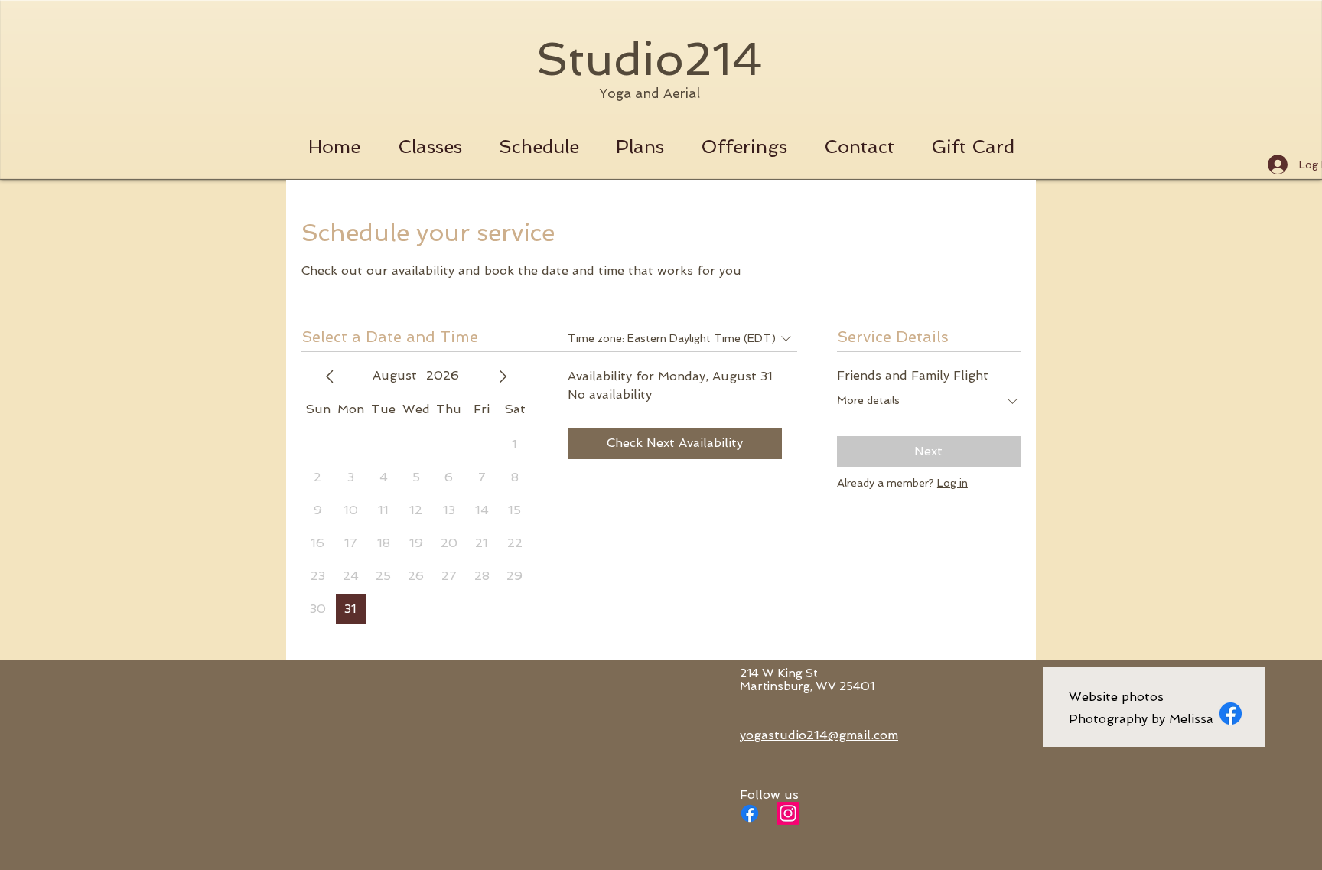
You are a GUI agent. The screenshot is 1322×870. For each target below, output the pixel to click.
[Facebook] (749, 813)
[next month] (502, 376)
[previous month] (330, 376)
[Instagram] (788, 813)
